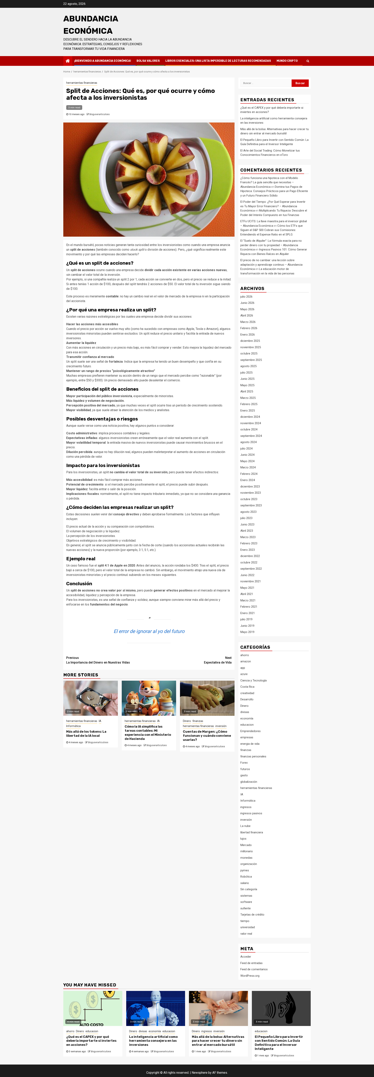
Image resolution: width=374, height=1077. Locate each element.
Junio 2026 (247, 303)
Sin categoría (248, 889)
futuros (245, 769)
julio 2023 (246, 518)
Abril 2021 (246, 594)
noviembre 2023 (250, 492)
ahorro (244, 655)
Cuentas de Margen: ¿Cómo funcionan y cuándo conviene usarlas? (207, 736)
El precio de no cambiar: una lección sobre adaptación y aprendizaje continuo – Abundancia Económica (271, 264)
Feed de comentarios (254, 969)
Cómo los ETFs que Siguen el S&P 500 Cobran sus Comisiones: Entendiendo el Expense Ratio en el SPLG (271, 230)
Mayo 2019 (247, 632)
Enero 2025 (247, 410)
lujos (243, 838)
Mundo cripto (287, 61)
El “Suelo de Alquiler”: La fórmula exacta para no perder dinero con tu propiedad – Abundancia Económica (271, 245)
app (242, 668)
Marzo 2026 (248, 322)
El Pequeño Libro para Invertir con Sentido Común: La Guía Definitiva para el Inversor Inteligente (279, 1043)
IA (100, 721)
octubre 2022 (248, 562)
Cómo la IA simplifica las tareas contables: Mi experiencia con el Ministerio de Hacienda (148, 732)
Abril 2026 (246, 315)
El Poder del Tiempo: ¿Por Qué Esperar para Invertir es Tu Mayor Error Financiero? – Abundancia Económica (272, 206)
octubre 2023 (248, 499)
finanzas (197, 721)
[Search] (307, 61)
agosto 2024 (248, 442)
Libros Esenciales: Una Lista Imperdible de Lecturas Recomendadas (218, 61)
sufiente (245, 908)
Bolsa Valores (148, 61)
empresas (246, 737)
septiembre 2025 (251, 360)
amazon (245, 661)
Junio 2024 (247, 455)
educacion (247, 724)
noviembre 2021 (250, 581)
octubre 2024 (248, 429)
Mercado (246, 845)
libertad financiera (251, 832)
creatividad (247, 693)
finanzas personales (253, 756)
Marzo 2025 (248, 398)
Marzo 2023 (248, 537)
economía (246, 718)
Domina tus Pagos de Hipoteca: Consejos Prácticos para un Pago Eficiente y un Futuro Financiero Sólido (274, 191)
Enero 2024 (247, 480)
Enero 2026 (247, 334)
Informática (73, 726)
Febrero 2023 (248, 543)
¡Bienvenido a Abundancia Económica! (102, 61)
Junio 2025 (247, 379)
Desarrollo (246, 699)
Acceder (245, 956)
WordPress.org (249, 975)
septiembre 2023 (251, 505)
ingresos (245, 807)
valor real (246, 933)
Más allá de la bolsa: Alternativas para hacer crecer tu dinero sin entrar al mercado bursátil (218, 1041)
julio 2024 (246, 448)
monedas (246, 857)
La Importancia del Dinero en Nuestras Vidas (98, 660)
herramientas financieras (81, 82)
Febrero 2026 (248, 328)
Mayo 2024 (247, 461)
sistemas (246, 895)
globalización (248, 782)
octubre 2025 (248, 353)
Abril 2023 (246, 530)
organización (248, 864)
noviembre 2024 (250, 423)
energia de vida (249, 744)
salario (244, 883)
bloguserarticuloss (99, 114)
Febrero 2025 (248, 404)
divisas (244, 712)
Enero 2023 (247, 550)
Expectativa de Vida (218, 660)
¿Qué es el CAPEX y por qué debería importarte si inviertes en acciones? (91, 1041)
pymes (244, 870)
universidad (247, 927)
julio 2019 (246, 619)
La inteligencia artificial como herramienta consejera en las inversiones (153, 1041)
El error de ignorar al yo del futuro (149, 631)
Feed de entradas (251, 963)
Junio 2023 (247, 524)
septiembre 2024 (251, 436)
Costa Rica (247, 686)
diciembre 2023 (250, 486)
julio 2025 (246, 372)
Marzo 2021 (248, 600)
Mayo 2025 (247, 385)
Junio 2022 (247, 575)
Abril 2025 (246, 391)
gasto (244, 775)
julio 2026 (246, 296)
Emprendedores (250, 731)
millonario (246, 851)
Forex (244, 762)
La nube (245, 826)
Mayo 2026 (247, 309)
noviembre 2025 (250, 347)
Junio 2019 (247, 626)
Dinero (187, 721)
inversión (221, 726)
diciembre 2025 (250, 341)
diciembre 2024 (250, 417)
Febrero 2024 (248, 474)
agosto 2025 (248, 366)
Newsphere (199, 1072)
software (246, 902)
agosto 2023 (248, 512)
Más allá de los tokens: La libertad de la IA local (86, 734)
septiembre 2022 (251, 568)
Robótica (246, 876)
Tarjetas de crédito (252, 914)
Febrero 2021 (248, 606)
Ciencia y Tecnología (253, 680)
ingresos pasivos (251, 813)
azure (244, 674)
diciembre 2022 (250, 556)
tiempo (244, 921)
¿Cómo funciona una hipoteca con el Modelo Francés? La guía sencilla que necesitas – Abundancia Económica (269, 182)
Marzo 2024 (248, 467)
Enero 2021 (247, 613)
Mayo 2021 (247, 588)
